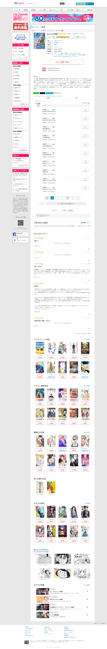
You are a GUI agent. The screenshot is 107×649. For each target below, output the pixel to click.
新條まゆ (17, 94)
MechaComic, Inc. (58, 647)
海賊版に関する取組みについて (70, 637)
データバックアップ (48, 633)
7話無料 (85, 423)
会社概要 (66, 633)
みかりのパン (38, 246)
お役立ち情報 (27, 632)
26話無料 (51, 357)
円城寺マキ (18, 91)
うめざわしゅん (58, 40)
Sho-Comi (17, 134)
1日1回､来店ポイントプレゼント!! (20, 185)
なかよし (17, 144)
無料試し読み (51, 377)
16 (54, 135)
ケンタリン (38, 257)
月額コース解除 (47, 628)
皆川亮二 (17, 78)
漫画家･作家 (90, 10)
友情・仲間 (68, 54)
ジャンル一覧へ (24, 58)
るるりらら (38, 277)
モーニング (18, 125)
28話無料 (51, 450)
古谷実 (16, 72)
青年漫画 (43, 30)
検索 (62, 3)
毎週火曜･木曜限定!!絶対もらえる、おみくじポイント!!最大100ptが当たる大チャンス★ (20, 177)
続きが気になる (67, 56)
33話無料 (74, 450)
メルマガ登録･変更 (29, 628)
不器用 (65, 53)
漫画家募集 (66, 635)
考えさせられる (58, 56)
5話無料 (40, 423)
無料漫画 (26, 10)
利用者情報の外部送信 (68, 630)
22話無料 (40, 357)
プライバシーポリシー (68, 632)
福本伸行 (17, 68)
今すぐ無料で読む (63, 62)
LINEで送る (36, 93)
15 (54, 144)
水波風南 (17, 97)
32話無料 (74, 357)
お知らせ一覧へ (24, 165)
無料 (85, 110)
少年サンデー (18, 115)
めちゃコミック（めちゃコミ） (50, 647)
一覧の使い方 (85, 103)
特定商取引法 (67, 628)
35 (54, 118)
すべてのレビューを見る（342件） (82, 333)
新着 (61, 10)
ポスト (43, 93)
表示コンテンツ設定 (48, 630)
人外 (79, 53)
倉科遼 (16, 82)
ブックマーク (49, 93)
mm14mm (38, 311)
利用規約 (66, 627)
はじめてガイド (28, 630)
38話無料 (62, 357)
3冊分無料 (85, 470)
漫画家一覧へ (25, 104)
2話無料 (51, 404)
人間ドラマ (56, 53)
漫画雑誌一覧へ (24, 150)
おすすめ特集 (70, 10)
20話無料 (62, 404)
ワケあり (71, 53)
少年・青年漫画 (19, 48)
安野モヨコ (18, 87)
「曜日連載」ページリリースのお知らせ (20, 160)
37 (54, 109)
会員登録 (26, 627)
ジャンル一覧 (17, 10)
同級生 (73, 54)
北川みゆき (18, 101)
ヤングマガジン (19, 121)
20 (54, 153)
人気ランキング (52, 10)
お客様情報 (46, 627)
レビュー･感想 (42, 10)
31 (54, 170)
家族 (80, 54)
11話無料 (74, 470)
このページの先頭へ (101, 623)
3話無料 (62, 377)
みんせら (37, 326)
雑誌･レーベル (80, 10)
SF (77, 54)
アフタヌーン (50, 30)
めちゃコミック (35, 30)
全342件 (75, 33)
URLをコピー (58, 93)
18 (54, 187)
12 (73, 198)
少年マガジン (18, 118)
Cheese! (17, 140)
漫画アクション (19, 128)
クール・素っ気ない (59, 54)
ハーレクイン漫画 (20, 54)
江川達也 (17, 75)
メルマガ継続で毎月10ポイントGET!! (20, 189)
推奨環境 (46, 632)
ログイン (85, 226)
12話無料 (51, 470)
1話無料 (51, 423)
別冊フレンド (18, 137)
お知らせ (26, 633)
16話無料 (40, 521)
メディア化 (74, 56)
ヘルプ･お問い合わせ (29, 635)
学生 (75, 53)
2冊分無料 (85, 357)
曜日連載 (33, 10)
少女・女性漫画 (19, 51)
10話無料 (62, 540)
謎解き (84, 54)
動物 (62, 53)
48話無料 (74, 377)
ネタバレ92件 (80, 33)
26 (54, 127)
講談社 (55, 44)
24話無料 (40, 450)
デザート (17, 147)
